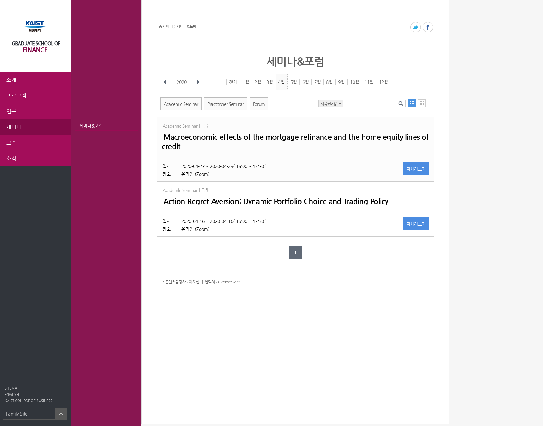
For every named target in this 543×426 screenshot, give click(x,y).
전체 (233, 82)
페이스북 (428, 27)
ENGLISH (12, 394)
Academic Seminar (181, 103)
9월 (341, 82)
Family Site (17, 413)
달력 (422, 103)
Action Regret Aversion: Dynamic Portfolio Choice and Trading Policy (275, 201)
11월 (369, 82)
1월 (246, 82)
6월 (305, 82)
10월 (354, 82)
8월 (329, 82)
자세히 (416, 169)
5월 (293, 82)
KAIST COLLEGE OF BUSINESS (28, 401)
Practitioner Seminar (225, 103)
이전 (165, 82)
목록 (412, 103)
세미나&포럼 (91, 125)
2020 (182, 82)
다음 (198, 82)
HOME (160, 27)
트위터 (415, 27)
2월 (258, 82)
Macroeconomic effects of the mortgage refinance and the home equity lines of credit (295, 142)
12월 (383, 82)
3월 (269, 82)
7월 (317, 82)
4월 (281, 82)
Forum (259, 103)
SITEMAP (12, 388)
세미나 (168, 26)
